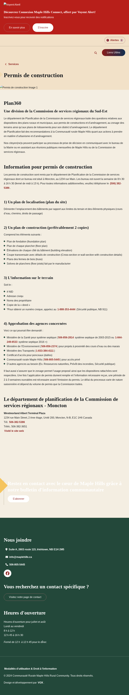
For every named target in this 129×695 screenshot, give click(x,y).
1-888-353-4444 (66, 309)
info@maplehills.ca (20, 557)
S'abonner (18, 498)
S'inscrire (43, 27)
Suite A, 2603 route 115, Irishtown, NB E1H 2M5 (36, 549)
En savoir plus (17, 27)
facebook (7, 573)
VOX (40, 682)
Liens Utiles (113, 52)
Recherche (95, 53)
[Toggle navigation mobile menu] (5, 53)
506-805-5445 (52, 359)
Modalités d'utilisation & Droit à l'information (30, 668)
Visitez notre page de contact (25, 597)
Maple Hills (18, 40)
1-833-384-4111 (45, 350)
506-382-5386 (17, 422)
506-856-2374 (49, 346)
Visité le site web (14, 431)
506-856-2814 (66, 337)
